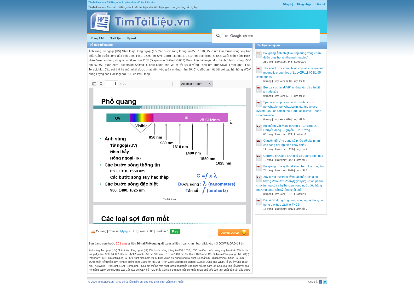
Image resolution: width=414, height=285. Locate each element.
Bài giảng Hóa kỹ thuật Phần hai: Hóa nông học (294, 166)
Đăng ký (288, 4)
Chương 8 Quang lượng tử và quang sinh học (293, 155)
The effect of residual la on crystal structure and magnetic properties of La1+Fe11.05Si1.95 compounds (290, 73)
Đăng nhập (304, 4)
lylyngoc (125, 231)
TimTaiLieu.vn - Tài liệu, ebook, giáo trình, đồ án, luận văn (121, 2)
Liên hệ (320, 4)
